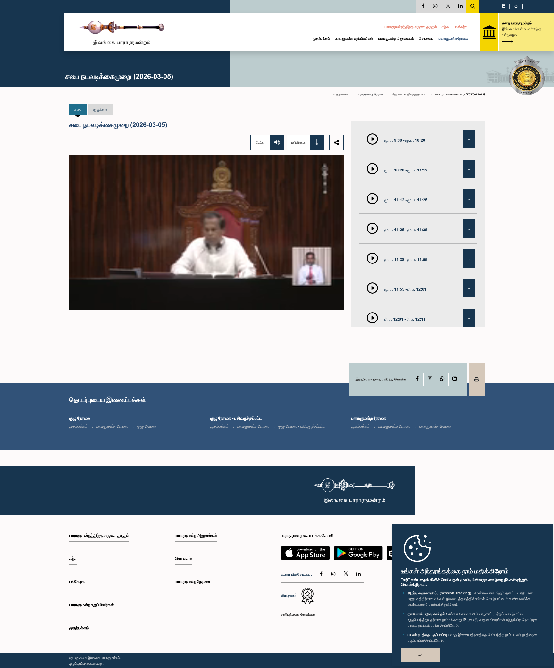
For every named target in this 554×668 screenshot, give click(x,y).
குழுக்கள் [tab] (100, 109)
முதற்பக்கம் (321, 38)
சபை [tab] (77, 109)
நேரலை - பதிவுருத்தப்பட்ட (409, 94)
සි (516, 6)
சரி (420, 655)
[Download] (469, 139)
